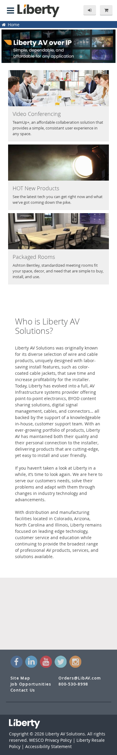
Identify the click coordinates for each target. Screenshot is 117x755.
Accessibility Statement (48, 746)
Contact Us (22, 690)
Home (13, 24)
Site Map (20, 678)
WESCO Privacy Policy (50, 740)
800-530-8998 (73, 684)
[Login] (89, 10)
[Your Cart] (106, 10)
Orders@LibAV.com (79, 678)
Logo (38, 10)
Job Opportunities (30, 684)
